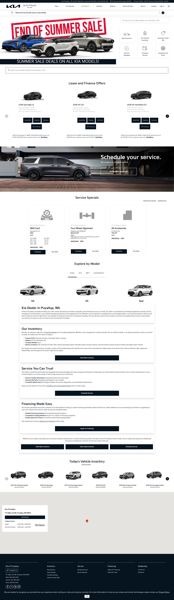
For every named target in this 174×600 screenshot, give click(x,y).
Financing (112, 566)
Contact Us (13, 570)
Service (80, 566)
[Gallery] (58, 41)
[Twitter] (11, 587)
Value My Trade (112, 572)
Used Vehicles (51, 572)
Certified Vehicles (52, 575)
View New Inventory (87, 358)
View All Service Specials (149, 200)
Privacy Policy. (164, 592)
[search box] (145, 20)
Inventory (51, 566)
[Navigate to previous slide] (1, 41)
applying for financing (47, 421)
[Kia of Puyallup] (21, 6)
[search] (169, 6)
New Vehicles (51, 570)
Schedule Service (162, 200)
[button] (87, 521)
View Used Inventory (87, 447)
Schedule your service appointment (58, 386)
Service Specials (82, 572)
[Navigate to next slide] (114, 41)
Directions (141, 572)
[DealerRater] (19, 587)
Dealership (142, 566)
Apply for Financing (87, 428)
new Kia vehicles (51, 332)
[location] (110, 1)
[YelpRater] (15, 587)
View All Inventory (86, 464)
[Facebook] (7, 587)
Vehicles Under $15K (53, 577)
